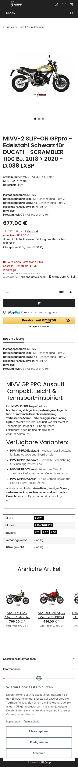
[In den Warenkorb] (6, 37)
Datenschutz (32, 721)
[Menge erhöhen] (70, 292)
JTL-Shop (46, 762)
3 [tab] (43, 119)
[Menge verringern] (7, 292)
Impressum (13, 721)
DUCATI (39, 518)
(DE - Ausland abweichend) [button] (31, 277)
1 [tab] (35, 119)
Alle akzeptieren (39, 731)
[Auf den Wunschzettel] (67, 46)
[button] (56, 4)
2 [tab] (39, 119)
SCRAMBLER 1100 (43, 525)
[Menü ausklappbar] (5, 2)
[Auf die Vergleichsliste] (57, 46)
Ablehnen (39, 753)
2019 (45, 531)
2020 (53, 531)
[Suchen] (72, 13)
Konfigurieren (39, 742)
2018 (37, 531)
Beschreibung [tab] (13, 339)
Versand (32, 231)
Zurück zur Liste (15, 27)
